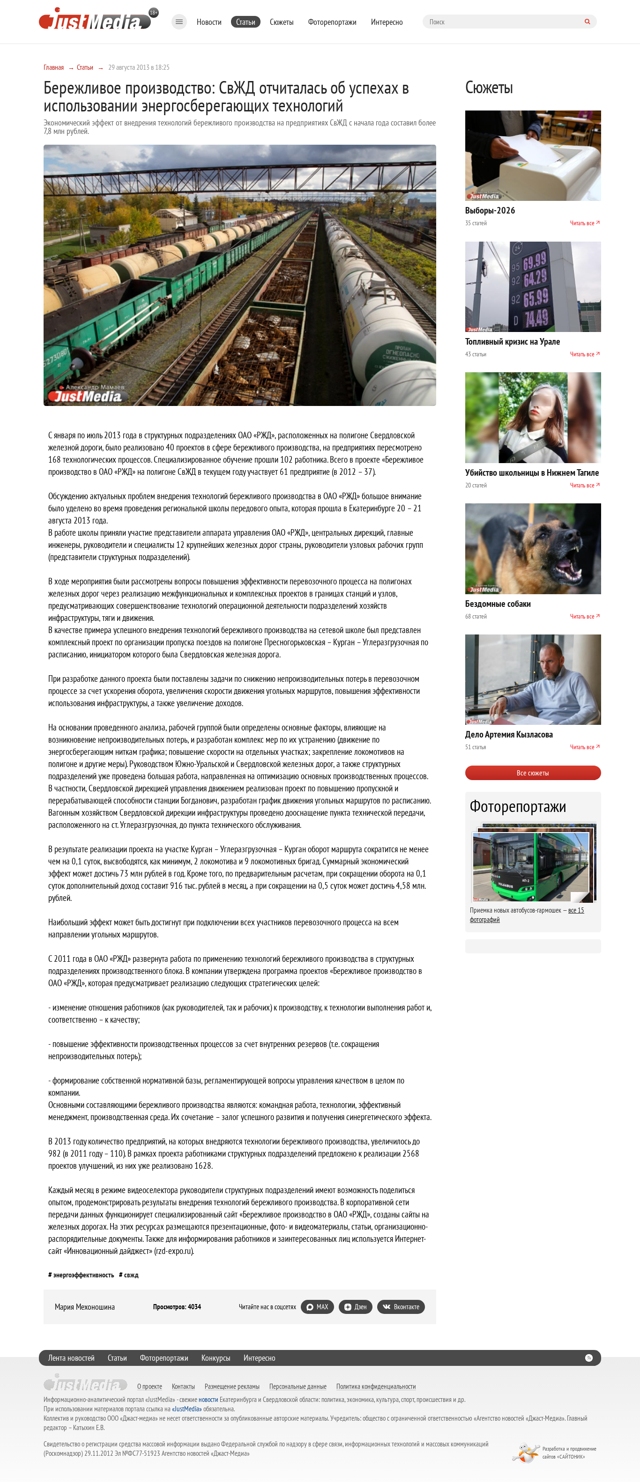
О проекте (149, 1386)
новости (208, 1399)
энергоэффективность (83, 1274)
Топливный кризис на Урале (512, 341)
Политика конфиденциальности (376, 1386)
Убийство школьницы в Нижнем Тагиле (532, 472)
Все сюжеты (533, 772)
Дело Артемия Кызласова (509, 734)
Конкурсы (216, 1357)
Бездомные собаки (498, 603)
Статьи (245, 21)
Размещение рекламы (232, 1386)
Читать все (582, 223)
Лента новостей (71, 1357)
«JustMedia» (187, 1408)
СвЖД (131, 1274)
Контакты (183, 1386)
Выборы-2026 (490, 210)
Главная (54, 67)
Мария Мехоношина (85, 1307)
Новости (209, 21)
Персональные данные (298, 1386)
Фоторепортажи (332, 21)
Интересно (387, 21)
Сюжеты (282, 21)
